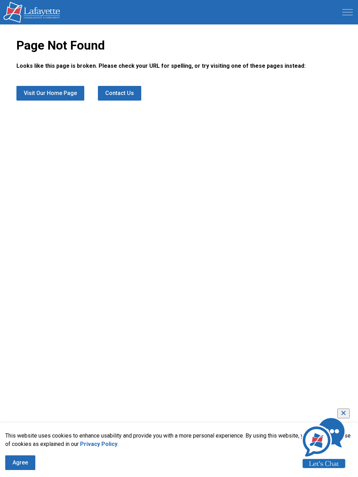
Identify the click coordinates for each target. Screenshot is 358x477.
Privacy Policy (98, 444)
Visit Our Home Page (50, 93)
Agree (20, 462)
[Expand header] (347, 12)
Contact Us (119, 93)
